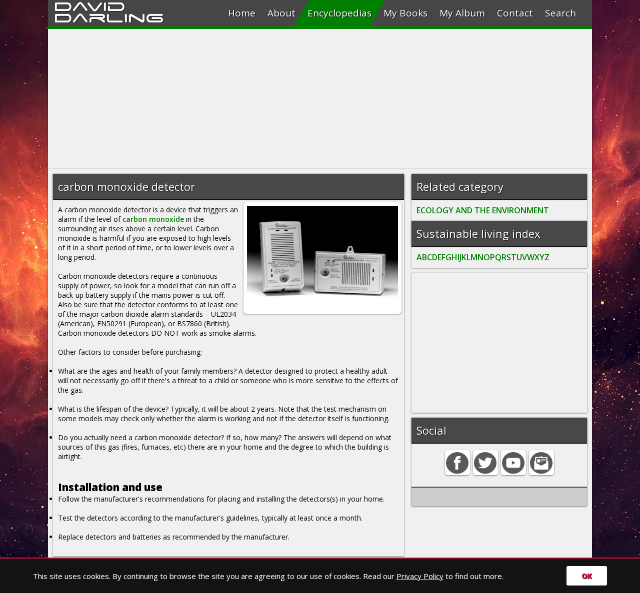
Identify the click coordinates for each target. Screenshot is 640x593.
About (282, 12)
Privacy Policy (420, 576)
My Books (406, 12)
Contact (515, 12)
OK (587, 576)
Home (242, 12)
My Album (462, 12)
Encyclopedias (340, 12)
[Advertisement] (320, 99)
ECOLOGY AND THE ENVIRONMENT (482, 210)
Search (560, 12)
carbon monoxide (153, 219)
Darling (109, 16)
